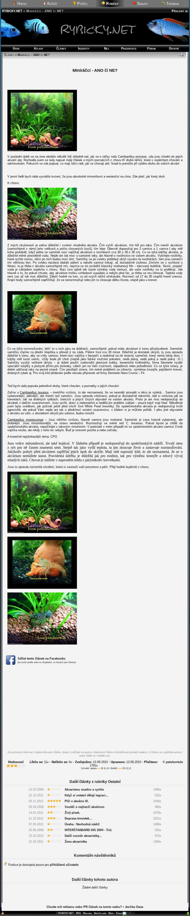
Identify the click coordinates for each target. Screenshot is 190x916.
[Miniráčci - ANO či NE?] (42, 150)
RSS (78, 913)
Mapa (111, 913)
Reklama (87, 913)
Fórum (151, 48)
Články (61, 48)
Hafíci (21, 4)
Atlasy (38, 48)
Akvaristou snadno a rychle (84, 789)
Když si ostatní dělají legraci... (86, 795)
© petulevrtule (173, 762)
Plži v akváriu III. (77, 801)
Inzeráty (83, 48)
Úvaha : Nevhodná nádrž (82, 824)
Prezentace (128, 48)
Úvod (16, 48)
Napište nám (100, 913)
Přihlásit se (180, 11)
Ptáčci (81, 4)
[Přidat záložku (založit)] (2, 914)
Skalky (142, 4)
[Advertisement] (95, 709)
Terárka (172, 4)
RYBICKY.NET (12, 11)
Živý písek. (72, 812)
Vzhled (119, 913)
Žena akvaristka (76, 841)
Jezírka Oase (134, 907)
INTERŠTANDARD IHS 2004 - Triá (88, 830)
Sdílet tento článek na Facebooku (41, 658)
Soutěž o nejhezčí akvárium (84, 807)
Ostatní (174, 48)
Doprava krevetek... (78, 818)
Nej (106, 48)
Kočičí (51, 4)
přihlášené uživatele (64, 864)
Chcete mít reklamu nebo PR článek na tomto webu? (84, 907)
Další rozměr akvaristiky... (83, 836)
